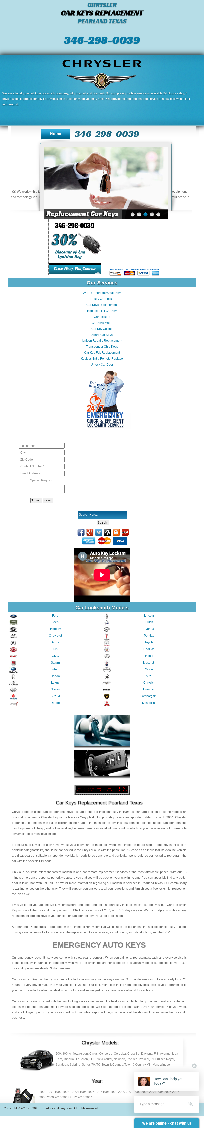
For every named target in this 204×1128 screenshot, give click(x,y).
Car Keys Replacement (102, 305)
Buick (149, 622)
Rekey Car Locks (101, 299)
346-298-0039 (102, 40)
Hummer (149, 689)
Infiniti (149, 656)
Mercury (55, 629)
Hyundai (149, 629)
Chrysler (149, 682)
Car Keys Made (102, 323)
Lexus (55, 682)
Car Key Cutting (102, 329)
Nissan (55, 689)
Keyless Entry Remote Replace (102, 358)
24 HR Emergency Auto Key (102, 293)
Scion (149, 669)
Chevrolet (55, 635)
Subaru (55, 669)
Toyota (149, 642)
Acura (55, 642)
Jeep (55, 622)
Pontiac (149, 635)
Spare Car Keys (102, 335)
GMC (55, 656)
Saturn (55, 662)
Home (55, 134)
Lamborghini (148, 696)
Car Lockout (102, 317)
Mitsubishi (149, 703)
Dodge (55, 703)
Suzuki (55, 696)
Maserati (149, 662)
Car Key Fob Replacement (102, 352)
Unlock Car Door (102, 364)
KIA (55, 649)
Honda (55, 676)
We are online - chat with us (167, 1123)
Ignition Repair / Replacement (102, 340)
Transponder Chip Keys (102, 346)
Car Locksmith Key (25, 979)
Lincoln (149, 615)
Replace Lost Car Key (102, 311)
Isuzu (149, 676)
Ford (55, 615)
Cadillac (148, 649)
